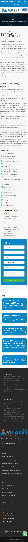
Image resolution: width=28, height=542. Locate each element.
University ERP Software (8, 495)
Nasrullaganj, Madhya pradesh (12, 376)
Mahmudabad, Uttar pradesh (11, 229)
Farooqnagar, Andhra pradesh (11, 216)
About (6, 401)
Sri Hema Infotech (13, 539)
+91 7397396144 (9, 518)
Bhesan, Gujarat (8, 391)
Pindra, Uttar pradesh (9, 223)
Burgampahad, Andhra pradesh (12, 385)
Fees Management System (9, 492)
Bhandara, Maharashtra (10, 233)
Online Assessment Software (10, 463)
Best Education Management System (12, 473)
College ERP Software (11, 404)
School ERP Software (18, 401)
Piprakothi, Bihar (9, 378)
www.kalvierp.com (10, 515)
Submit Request (14, 280)
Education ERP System (15, 418)
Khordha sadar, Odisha (18, 389)
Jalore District (22, 44)
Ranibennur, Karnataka (10, 382)
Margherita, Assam (19, 378)
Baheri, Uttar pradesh (9, 220)
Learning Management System (10, 460)
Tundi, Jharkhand (8, 231)
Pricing (11, 401)
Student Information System (9, 466)
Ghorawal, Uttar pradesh (11, 380)
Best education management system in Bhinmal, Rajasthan (14, 21)
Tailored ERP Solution (10, 423)
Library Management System (10, 489)
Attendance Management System (11, 470)
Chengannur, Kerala (9, 387)
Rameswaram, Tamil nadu (10, 227)
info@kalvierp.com (10, 513)
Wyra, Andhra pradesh (9, 235)
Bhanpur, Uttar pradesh (10, 218)
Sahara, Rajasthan (8, 225)
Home (13, 19)
